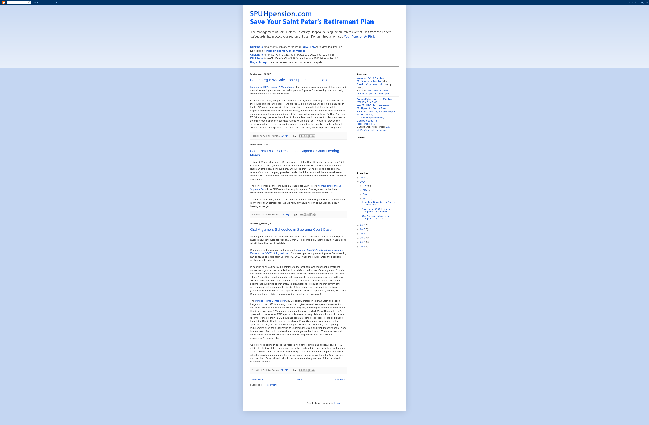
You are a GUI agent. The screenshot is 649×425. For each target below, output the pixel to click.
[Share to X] (307, 136)
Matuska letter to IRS (367, 120)
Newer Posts (257, 379)
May (365, 190)
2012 (363, 242)
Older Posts (340, 379)
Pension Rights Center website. (286, 50)
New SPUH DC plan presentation (373, 105)
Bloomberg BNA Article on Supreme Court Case (289, 80)
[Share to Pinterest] (313, 136)
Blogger (337, 403)
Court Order (372, 90)
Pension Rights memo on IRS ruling (374, 99)
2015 (363, 229)
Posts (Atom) (270, 385)
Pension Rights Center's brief (270, 300)
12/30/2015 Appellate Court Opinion (374, 93)
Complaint (370, 78)
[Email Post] (294, 136)
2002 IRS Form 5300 (367, 102)
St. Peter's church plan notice (371, 130)
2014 (363, 233)
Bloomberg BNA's (273, 87)
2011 (363, 246)
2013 (363, 238)
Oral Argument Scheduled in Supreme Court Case (291, 229)
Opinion (384, 90)
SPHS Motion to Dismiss (369, 81)
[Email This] (300, 136)
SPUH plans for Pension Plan (371, 108)
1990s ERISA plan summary (370, 117)
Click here (256, 47)
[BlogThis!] (303, 136)
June (365, 185)
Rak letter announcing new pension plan (376, 111)
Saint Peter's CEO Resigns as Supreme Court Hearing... (377, 210)
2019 (363, 177)
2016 (363, 225)
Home (299, 379)
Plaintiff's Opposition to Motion (372, 84)
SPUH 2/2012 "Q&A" (367, 114)
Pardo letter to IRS (366, 124)
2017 (363, 181)
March (366, 198)
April (365, 194)
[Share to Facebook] (310, 136)
